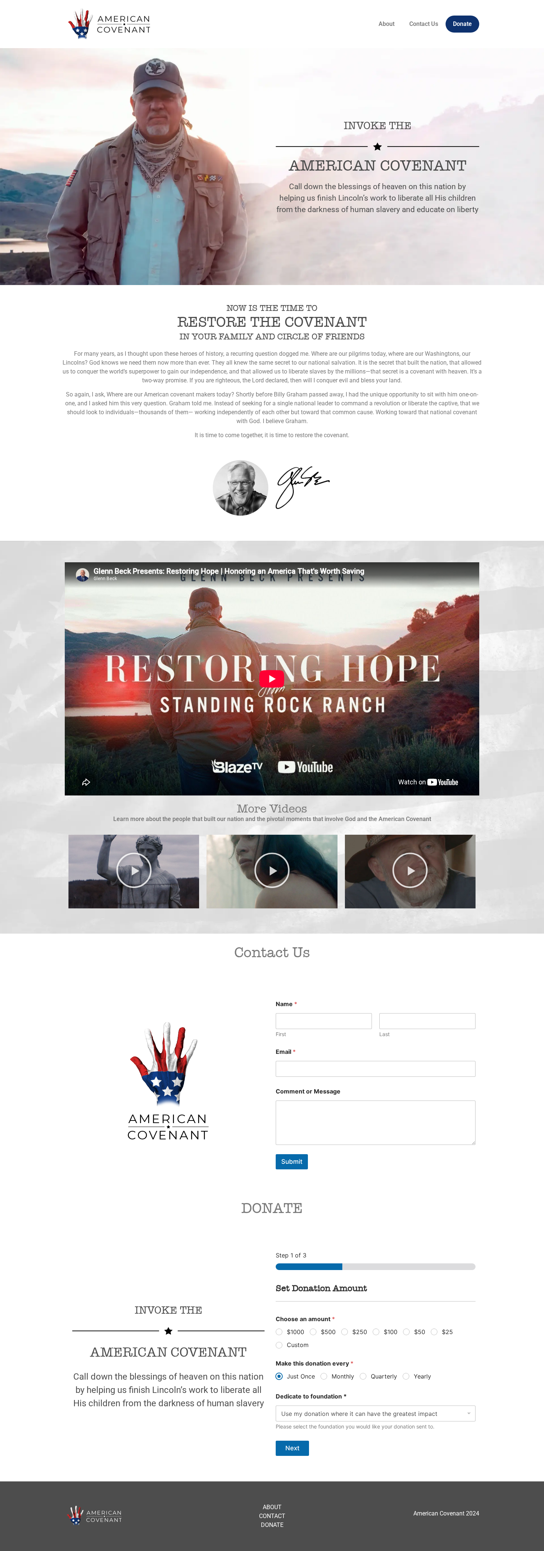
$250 (359, 1332)
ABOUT (272, 1507)
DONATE (272, 1524)
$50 (419, 1332)
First (281, 1034)
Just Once (301, 1376)
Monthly (343, 1376)
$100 (390, 1332)
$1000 (295, 1332)
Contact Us (423, 23)
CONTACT (272, 1516)
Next (292, 1448)
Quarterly (384, 1376)
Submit (291, 1161)
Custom (298, 1345)
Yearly (422, 1376)
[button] (133, 871)
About (386, 23)
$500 (328, 1332)
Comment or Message (308, 1091)
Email (286, 1051)
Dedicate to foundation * (311, 1396)
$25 (447, 1332)
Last (384, 1034)
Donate (462, 23)
